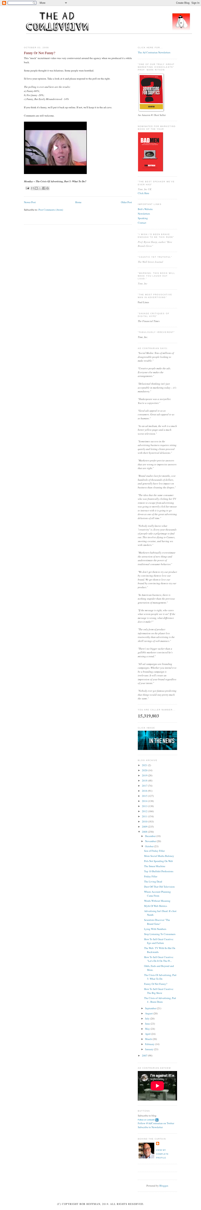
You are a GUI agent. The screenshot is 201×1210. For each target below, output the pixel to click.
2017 (145, 785)
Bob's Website (145, 209)
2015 (145, 796)
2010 (145, 821)
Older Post (126, 202)
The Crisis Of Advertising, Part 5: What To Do (160, 977)
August (149, 1013)
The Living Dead (153, 881)
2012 (145, 811)
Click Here (143, 193)
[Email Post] (27, 188)
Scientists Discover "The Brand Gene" (157, 922)
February (150, 1044)
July (147, 1018)
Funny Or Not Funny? (155, 984)
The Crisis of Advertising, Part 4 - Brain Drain (160, 1000)
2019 (145, 775)
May (148, 1028)
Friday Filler (150, 876)
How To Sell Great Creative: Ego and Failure (159, 941)
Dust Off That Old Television (159, 886)
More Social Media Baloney (159, 856)
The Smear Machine (154, 866)
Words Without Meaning (157, 901)
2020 (145, 770)
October (149, 846)
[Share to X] (40, 188)
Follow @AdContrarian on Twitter (156, 1123)
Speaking (143, 218)
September (151, 1008)
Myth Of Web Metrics (155, 906)
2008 (145, 831)
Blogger (163, 1185)
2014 (145, 801)
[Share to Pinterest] (47, 188)
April (148, 1034)
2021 (145, 765)
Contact (142, 222)
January (149, 1049)
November (151, 841)
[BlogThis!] (36, 188)
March (149, 1039)
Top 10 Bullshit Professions (158, 871)
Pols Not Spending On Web (158, 861)
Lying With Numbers (155, 929)
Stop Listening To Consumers (159, 934)
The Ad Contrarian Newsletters (154, 52)
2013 (145, 806)
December (150, 836)
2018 (145, 780)
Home (78, 202)
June (148, 1023)
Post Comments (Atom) (50, 209)
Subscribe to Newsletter (150, 1127)
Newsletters (144, 213)
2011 (145, 816)
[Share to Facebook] (44, 188)
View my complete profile (162, 1154)
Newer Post (30, 202)
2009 (145, 826)
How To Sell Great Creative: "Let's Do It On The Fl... (159, 959)
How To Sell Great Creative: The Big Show (159, 991)
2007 (145, 1055)
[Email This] (33, 188)
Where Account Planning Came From (157, 893)
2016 (145, 790)
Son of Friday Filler (154, 851)
